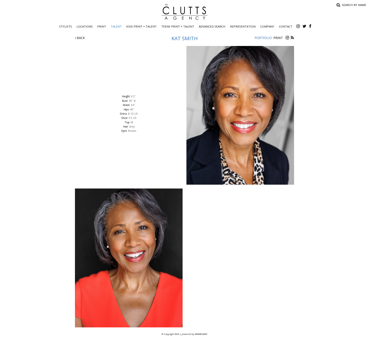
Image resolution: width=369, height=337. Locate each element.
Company (267, 26)
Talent (116, 26)
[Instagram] (298, 26)
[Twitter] (304, 26)
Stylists (65, 26)
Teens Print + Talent (177, 26)
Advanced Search (212, 26)
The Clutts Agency (184, 12)
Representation (243, 26)
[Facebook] (310, 26)
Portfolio (263, 38)
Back (80, 38)
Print (101, 26)
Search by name (354, 5)
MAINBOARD (201, 334)
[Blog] (292, 38)
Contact (285, 26)
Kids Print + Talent (141, 26)
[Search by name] (338, 5)
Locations (84, 26)
